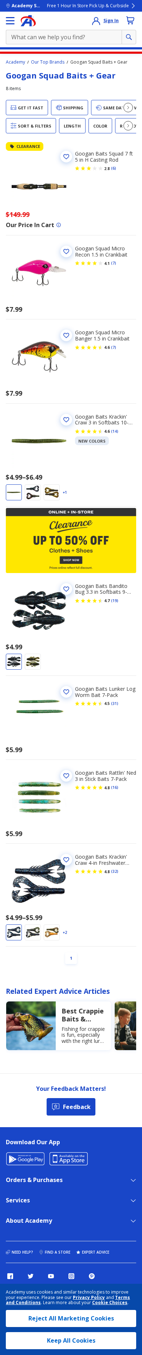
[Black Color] (33, 492)
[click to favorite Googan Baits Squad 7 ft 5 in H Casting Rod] (66, 156)
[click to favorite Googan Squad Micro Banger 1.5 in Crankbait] (66, 335)
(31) (114, 703)
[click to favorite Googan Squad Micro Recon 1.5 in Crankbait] (66, 251)
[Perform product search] (129, 37)
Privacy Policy (89, 1297)
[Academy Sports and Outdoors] (28, 21)
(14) (114, 431)
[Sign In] (96, 21)
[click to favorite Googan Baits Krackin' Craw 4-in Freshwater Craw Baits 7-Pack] (66, 860)
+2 (65, 932)
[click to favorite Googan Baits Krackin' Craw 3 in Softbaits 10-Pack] (66, 420)
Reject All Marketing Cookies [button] (71, 1318)
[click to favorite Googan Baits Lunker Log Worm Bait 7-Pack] (66, 692)
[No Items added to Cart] (130, 20)
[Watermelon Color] (52, 492)
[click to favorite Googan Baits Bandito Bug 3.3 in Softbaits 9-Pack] (66, 589)
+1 (65, 492)
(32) (114, 871)
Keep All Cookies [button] (71, 1340)
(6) (113, 168)
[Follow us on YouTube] (51, 1276)
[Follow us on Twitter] (30, 1276)
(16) (114, 787)
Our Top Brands (47, 62)
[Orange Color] (14, 492)
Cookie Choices (109, 1302)
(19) (114, 600)
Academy (15, 62)
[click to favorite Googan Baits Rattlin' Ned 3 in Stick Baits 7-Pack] (66, 776)
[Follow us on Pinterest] (91, 1276)
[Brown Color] (52, 932)
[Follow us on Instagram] (71, 1276)
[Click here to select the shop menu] (10, 21)
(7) (113, 263)
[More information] (58, 225)
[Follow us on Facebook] (10, 1276)
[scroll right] (128, 107)
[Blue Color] (14, 662)
